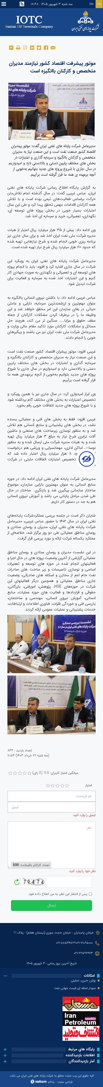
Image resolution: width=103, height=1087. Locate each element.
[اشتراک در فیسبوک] (45, 47)
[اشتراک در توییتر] (38, 47)
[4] (62, 786)
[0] (10, 773)
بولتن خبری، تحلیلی (83, 980)
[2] (53, 786)
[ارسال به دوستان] (52, 47)
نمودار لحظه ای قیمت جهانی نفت (75, 988)
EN (91, 4)
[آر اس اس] (22, 4)
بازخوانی (17, 881)
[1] (48, 786)
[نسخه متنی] (18, 47)
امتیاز (88, 785)
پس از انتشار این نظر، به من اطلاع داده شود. (57, 894)
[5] (67, 786)
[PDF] (25, 47)
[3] (57, 786)
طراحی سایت (65, 1082)
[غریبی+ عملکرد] (51, 111)
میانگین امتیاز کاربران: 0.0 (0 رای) (55, 772)
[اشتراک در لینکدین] (31, 47)
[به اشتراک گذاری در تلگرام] (11, 47)
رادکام (51, 1082)
